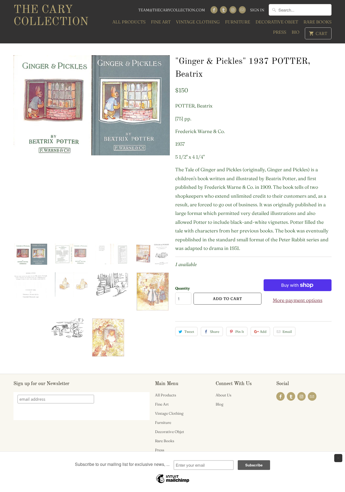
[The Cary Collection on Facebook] (214, 9)
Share (214, 331)
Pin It (239, 331)
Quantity (182, 288)
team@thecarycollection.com (171, 10)
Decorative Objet (277, 22)
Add (263, 331)
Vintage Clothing (198, 22)
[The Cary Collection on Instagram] (232, 9)
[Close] (338, 458)
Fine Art (161, 22)
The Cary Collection (50, 16)
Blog (219, 404)
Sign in (257, 10)
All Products (129, 22)
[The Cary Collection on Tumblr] (223, 9)
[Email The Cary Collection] (242, 9)
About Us (223, 395)
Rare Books (317, 22)
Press (279, 32)
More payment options (297, 300)
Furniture (237, 22)
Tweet (189, 331)
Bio (295, 32)
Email (287, 331)
